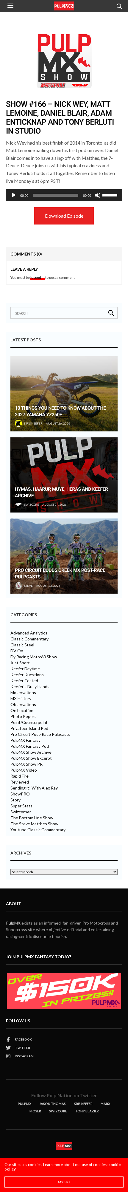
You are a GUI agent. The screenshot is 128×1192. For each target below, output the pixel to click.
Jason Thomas (52, 1104)
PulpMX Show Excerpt (31, 758)
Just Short (20, 663)
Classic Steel (22, 645)
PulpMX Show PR (26, 764)
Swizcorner (20, 812)
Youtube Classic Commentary (37, 830)
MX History (20, 698)
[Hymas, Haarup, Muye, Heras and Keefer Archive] (64, 475)
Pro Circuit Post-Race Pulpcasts (40, 734)
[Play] (14, 195)
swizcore (31, 504)
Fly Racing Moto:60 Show (33, 657)
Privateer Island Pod (29, 728)
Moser (35, 1111)
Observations (23, 704)
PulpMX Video (23, 770)
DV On (16, 651)
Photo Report (23, 716)
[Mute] (98, 195)
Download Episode (64, 216)
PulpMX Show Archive (30, 752)
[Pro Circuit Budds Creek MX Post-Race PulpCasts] (64, 556)
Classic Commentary (29, 639)
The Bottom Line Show (31, 818)
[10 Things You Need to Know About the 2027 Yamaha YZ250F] (64, 393)
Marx (105, 1104)
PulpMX (13, 922)
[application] (64, 195)
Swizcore (58, 1111)
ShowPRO (20, 794)
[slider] (110, 194)
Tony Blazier (87, 1111)
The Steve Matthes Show (34, 824)
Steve (28, 585)
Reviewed (19, 782)
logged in (37, 277)
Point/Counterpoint (29, 722)
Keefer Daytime (25, 669)
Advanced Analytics (28, 633)
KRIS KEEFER (83, 1104)
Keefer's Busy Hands (29, 687)
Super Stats (21, 806)
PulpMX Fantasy (25, 740)
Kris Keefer (33, 423)
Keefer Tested (24, 681)
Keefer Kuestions (27, 675)
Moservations (23, 693)
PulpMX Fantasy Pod (29, 746)
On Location (21, 710)
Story (15, 800)
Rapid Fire (19, 776)
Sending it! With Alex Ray (34, 788)
